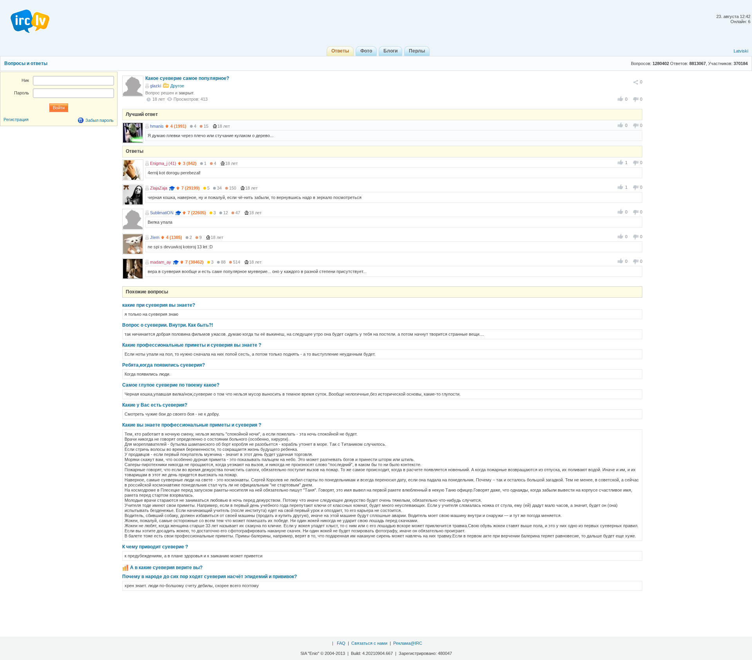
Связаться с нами (369, 643)
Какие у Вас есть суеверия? (154, 405)
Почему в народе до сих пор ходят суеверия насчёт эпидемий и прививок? (209, 576)
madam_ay (160, 262)
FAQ (341, 643)
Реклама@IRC (407, 643)
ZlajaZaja (158, 188)
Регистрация (16, 119)
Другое (177, 85)
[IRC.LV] (25, 19)
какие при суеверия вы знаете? (158, 305)
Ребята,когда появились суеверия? (163, 365)
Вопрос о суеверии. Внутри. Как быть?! (167, 325)
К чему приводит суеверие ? (155, 547)
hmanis (157, 126)
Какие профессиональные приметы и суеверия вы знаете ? (191, 345)
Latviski (741, 51)
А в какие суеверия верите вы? (166, 567)
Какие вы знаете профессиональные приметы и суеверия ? (191, 425)
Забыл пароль (99, 120)
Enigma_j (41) (163, 163)
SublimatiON (162, 212)
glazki (155, 85)
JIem (154, 237)
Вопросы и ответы (25, 63)
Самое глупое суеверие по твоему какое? (170, 385)
